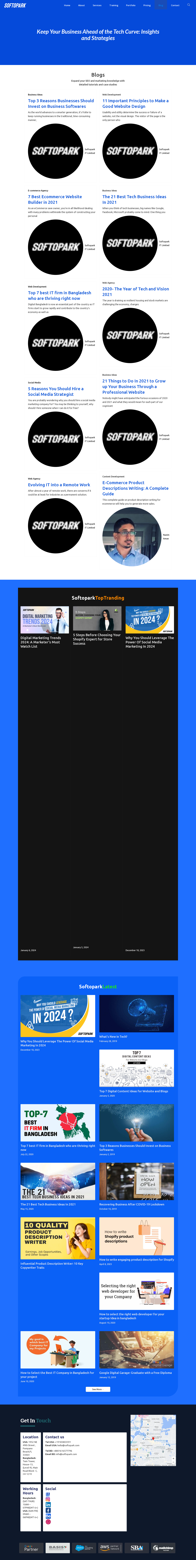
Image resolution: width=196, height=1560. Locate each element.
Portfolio (130, 5)
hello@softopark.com (62, 1445)
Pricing (147, 5)
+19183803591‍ (58, 1442)
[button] (81, 4)
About (81, 5)
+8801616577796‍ (58, 1451)
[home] (15, 4)
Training (113, 5)
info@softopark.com (61, 1454)
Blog (161, 5)
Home (67, 5)
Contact (175, 5)
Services (97, 5)
